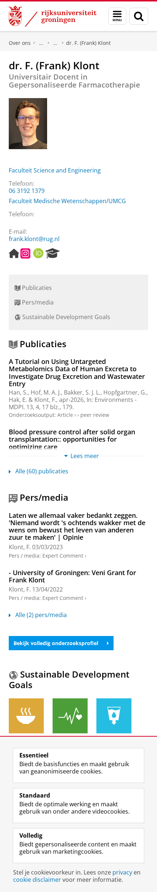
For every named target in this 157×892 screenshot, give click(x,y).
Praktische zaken (41, 43)
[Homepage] (14, 253)
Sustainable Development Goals (65, 317)
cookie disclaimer (37, 879)
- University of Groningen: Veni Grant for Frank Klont (72, 576)
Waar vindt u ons (55, 43)
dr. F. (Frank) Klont (88, 42)
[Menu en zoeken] (117, 16)
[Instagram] (25, 253)
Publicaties (36, 288)
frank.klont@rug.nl (34, 239)
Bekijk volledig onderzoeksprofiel (56, 643)
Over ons (20, 42)
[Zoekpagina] (138, 16)
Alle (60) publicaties (41, 471)
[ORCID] (38, 253)
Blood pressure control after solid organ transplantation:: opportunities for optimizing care (72, 439)
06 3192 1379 (27, 190)
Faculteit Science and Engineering (55, 170)
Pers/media (37, 302)
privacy (122, 872)
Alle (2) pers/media (41, 614)
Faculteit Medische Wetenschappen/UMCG (67, 201)
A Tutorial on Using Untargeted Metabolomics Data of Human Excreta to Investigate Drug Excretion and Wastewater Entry (77, 372)
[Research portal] (52, 253)
